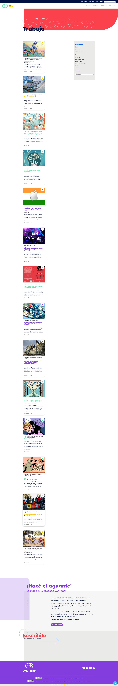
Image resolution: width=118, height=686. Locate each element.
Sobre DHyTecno (84, 1)
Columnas (104, 5)
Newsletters (113, 5)
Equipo (89, 1)
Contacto (101, 1)
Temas (88, 5)
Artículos (96, 5)
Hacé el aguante (95, 1)
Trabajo (77, 67)
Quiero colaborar (57, 624)
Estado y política (79, 61)
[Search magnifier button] (115, 1)
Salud (76, 65)
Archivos (77, 73)
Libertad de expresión (80, 63)
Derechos (77, 57)
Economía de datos (79, 59)
